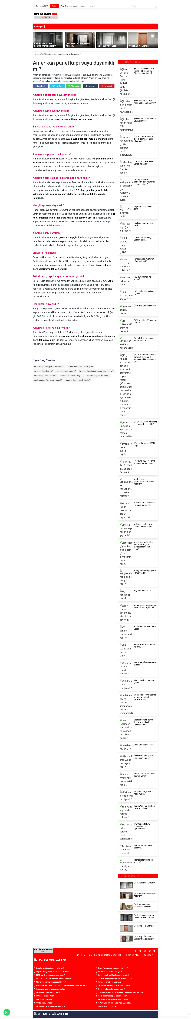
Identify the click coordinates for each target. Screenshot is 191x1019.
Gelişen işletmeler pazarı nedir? (111, 989)
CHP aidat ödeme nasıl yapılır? (49, 992)
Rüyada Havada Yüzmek (46, 996)
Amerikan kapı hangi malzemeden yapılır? (96, 371)
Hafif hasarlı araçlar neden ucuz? (112, 996)
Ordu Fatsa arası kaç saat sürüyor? (113, 968)
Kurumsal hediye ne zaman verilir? (50, 989)
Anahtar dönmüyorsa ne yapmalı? (48, 380)
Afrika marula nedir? (44, 1003)
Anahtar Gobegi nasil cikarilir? (77, 380)
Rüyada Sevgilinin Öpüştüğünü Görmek (52, 971)
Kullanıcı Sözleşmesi (105, 955)
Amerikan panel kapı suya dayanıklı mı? (65, 54)
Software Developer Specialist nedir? (114, 985)
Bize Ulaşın (147, 955)
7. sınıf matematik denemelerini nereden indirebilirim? (121, 992)
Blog (46, 54)
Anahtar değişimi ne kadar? (98, 376)
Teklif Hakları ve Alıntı (129, 955)
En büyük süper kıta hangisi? (110, 971)
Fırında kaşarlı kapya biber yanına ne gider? (54, 978)
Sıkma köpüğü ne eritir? (70, 6)
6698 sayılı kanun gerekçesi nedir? (50, 975)
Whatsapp (75, 86)
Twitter (58, 86)
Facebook (41, 86)
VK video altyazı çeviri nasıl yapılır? (113, 999)
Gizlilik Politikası (84, 955)
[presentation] (122, 6)
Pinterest (108, 86)
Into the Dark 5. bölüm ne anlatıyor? (51, 1006)
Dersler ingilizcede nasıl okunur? (50, 968)
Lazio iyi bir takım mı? (107, 1006)
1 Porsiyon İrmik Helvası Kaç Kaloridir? (114, 1003)
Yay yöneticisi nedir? (45, 999)
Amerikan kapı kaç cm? (66, 371)
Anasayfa (38, 26)
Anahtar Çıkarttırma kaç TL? (71, 376)
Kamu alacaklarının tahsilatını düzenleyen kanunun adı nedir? (62, 985)
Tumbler (91, 86)
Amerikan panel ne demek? (45, 376)
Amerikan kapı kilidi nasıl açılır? (80, 367)
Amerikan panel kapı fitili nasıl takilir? (49, 367)
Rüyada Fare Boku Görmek (109, 982)
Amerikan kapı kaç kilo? (43, 371)
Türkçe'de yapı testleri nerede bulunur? (115, 978)
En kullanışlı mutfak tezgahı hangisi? (113, 975)
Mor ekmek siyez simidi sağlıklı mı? (51, 982)
